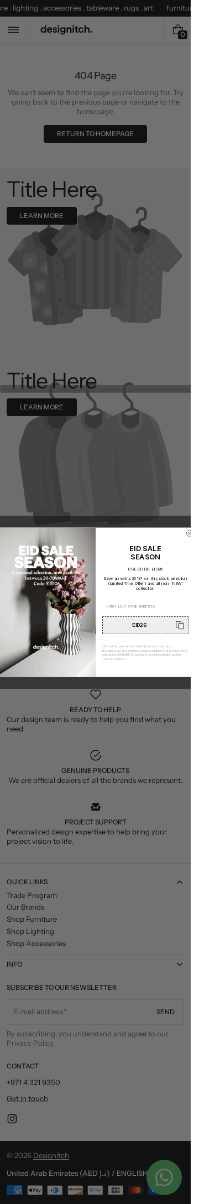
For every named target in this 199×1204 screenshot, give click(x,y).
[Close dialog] (189, 533)
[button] (145, 625)
